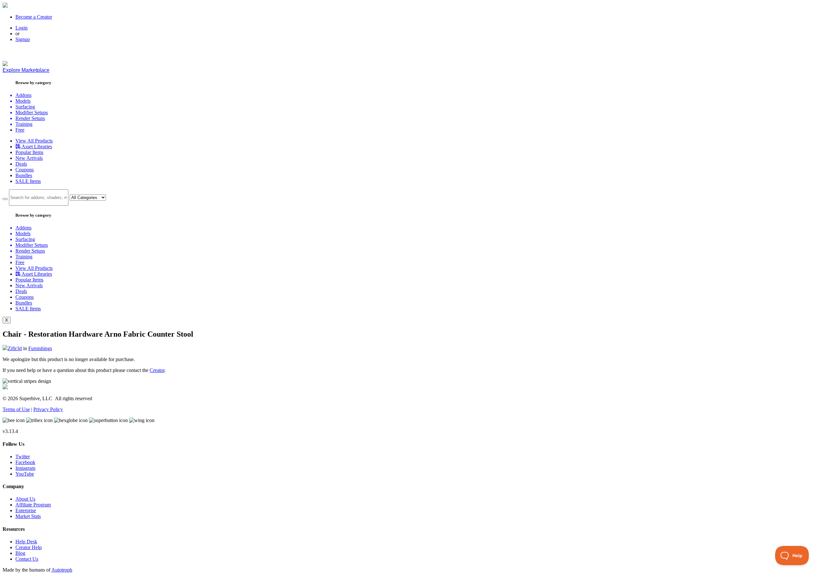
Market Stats (28, 516)
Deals (21, 164)
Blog (20, 553)
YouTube (24, 474)
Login (21, 27)
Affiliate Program (33, 504)
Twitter (22, 456)
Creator (157, 370)
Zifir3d (15, 348)
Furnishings (40, 348)
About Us (25, 499)
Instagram (25, 468)
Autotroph (61, 570)
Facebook (25, 462)
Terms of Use (16, 409)
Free (19, 130)
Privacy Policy (48, 409)
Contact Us (26, 559)
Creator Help (28, 547)
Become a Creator (33, 17)
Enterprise (25, 510)
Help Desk (26, 541)
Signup (22, 39)
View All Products (34, 140)
